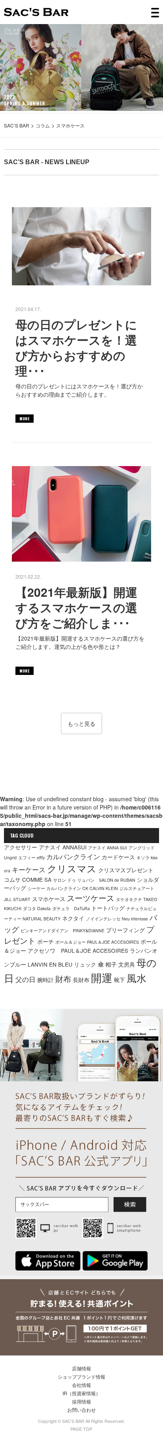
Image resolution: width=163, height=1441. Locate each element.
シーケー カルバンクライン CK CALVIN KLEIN (73, 888)
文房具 (126, 964)
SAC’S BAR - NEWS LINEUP (46, 162)
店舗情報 (81, 1368)
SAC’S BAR (36, 12)
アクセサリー (20, 847)
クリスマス (72, 868)
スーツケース (90, 897)
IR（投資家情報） (81, 1393)
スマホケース (48, 899)
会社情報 (81, 1384)
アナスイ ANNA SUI (107, 848)
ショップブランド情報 (81, 1376)
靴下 (119, 980)
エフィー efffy (31, 857)
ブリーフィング (125, 930)
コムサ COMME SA (27, 879)
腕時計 (45, 980)
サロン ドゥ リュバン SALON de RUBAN (94, 880)
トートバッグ (108, 908)
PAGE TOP (81, 1429)
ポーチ (45, 941)
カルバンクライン (73, 856)
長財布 (81, 980)
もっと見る (81, 723)
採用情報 (81, 1401)
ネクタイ (73, 918)
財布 (63, 978)
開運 (101, 977)
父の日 (25, 979)
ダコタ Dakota (37, 908)
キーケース (28, 869)
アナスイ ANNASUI (63, 847)
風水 (136, 978)
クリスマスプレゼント (126, 870)
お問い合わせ (81, 1409)
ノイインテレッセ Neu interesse (117, 919)
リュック (85, 964)
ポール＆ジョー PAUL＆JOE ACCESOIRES (97, 942)
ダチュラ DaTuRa (71, 908)
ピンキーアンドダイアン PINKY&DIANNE (62, 930)
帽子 (111, 964)
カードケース (118, 857)
